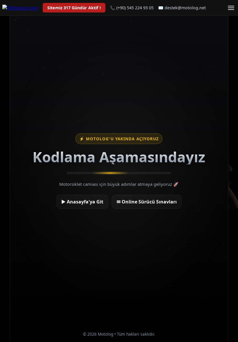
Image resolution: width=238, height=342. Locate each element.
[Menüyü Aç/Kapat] (231, 8)
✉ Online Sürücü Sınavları (147, 202)
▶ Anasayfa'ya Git (82, 202)
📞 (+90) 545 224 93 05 (132, 7)
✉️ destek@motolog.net (182, 7)
